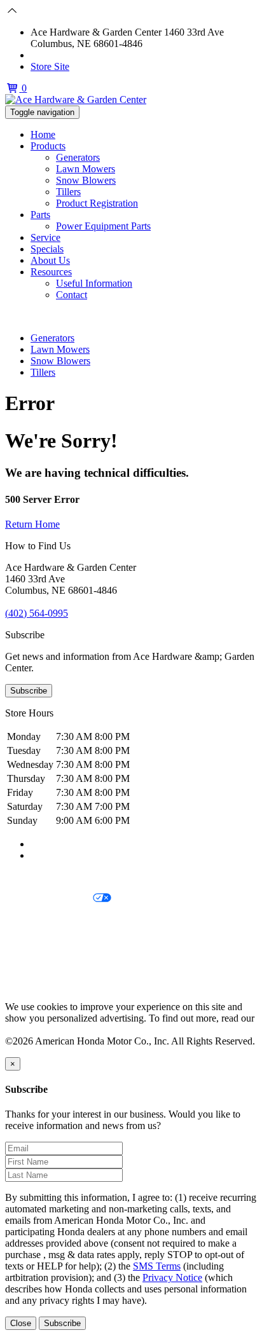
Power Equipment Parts (103, 226)
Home (43, 134)
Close (20, 1323)
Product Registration (97, 203)
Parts (40, 214)
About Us (50, 260)
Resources (51, 271)
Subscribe (28, 690)
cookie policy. (33, 1029)
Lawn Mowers (85, 168)
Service (45, 237)
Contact (71, 294)
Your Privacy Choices (49, 898)
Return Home (32, 524)
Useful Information (94, 283)
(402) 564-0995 (62, 55)
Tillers (68, 191)
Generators (78, 157)
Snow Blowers (86, 180)
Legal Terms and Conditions (62, 920)
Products (48, 145)
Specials (47, 248)
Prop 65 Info (30, 963)
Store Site (50, 66)
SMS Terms (29, 941)
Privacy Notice (35, 877)
